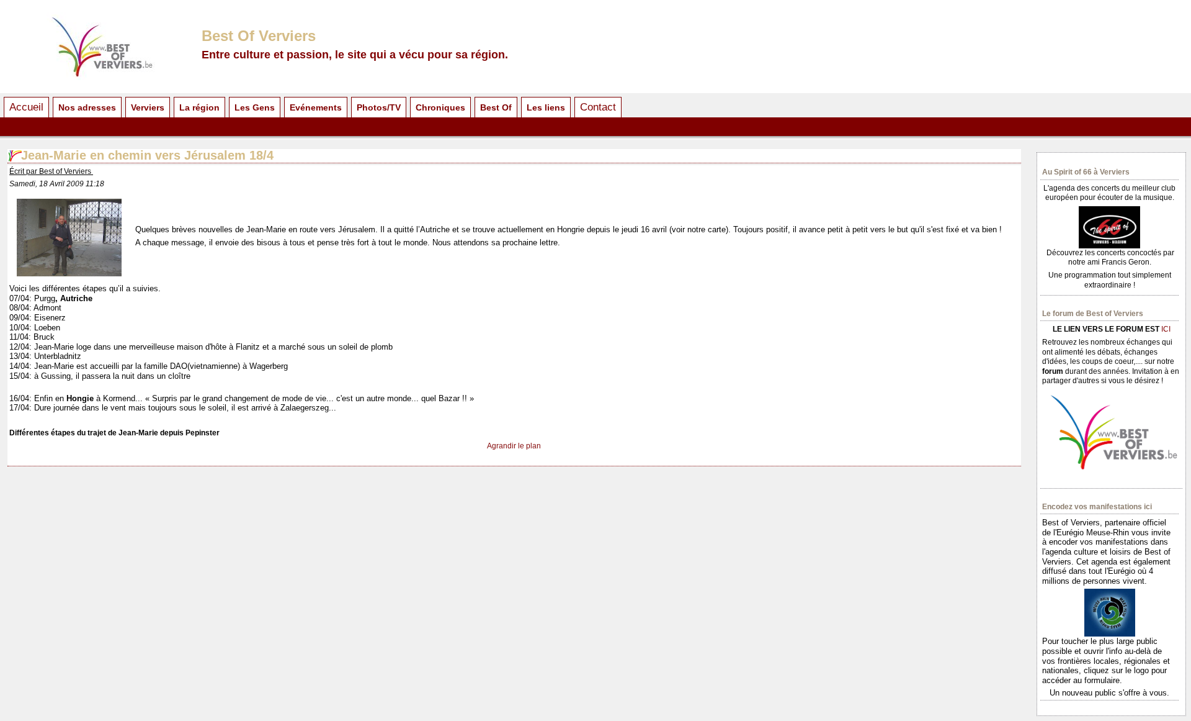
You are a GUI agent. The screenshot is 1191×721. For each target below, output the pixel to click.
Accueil (26, 107)
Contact (598, 107)
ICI (1166, 329)
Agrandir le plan (514, 446)
